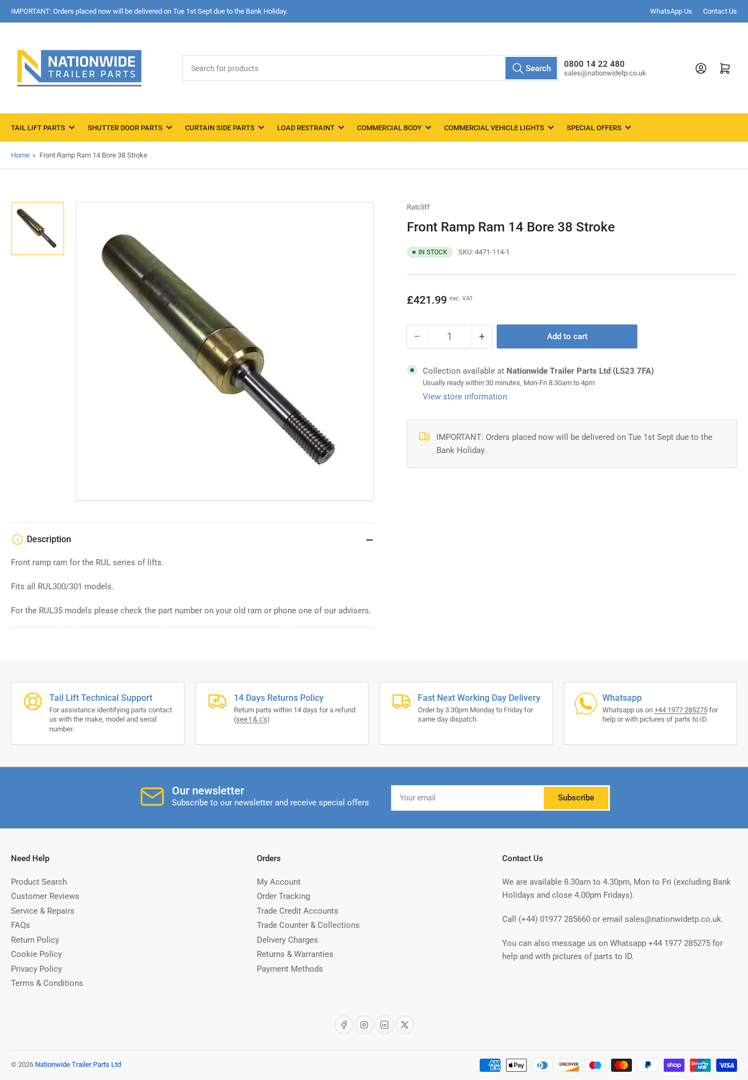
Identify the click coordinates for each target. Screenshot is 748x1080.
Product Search (39, 882)
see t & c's (251, 719)
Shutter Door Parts (125, 128)
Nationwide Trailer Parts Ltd (78, 1064)
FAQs (20, 925)
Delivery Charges (287, 940)
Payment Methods (290, 969)
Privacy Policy (36, 969)
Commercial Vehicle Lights (494, 128)
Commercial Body (389, 128)
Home (20, 155)
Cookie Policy (36, 954)
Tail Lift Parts (38, 128)
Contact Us (720, 11)
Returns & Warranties (295, 954)
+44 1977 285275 (680, 710)
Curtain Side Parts (220, 128)
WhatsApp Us (671, 11)
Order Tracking (283, 896)
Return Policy (35, 940)
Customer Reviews (45, 896)
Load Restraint (306, 128)
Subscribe (576, 798)
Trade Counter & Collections (308, 925)
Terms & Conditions (47, 983)
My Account (279, 882)
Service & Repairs (42, 911)
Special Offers (594, 128)
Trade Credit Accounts (297, 911)
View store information (465, 397)
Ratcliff (418, 207)
